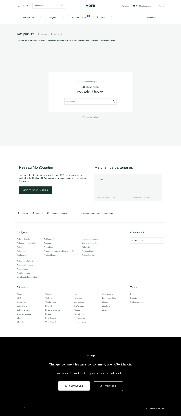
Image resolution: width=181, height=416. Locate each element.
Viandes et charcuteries (27, 277)
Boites (132, 294)
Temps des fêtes (109, 298)
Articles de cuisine (24, 239)
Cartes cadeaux (137, 302)
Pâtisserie (85, 247)
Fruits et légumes (51, 255)
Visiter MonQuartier (35, 190)
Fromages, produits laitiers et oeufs (59, 251)
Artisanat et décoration (26, 243)
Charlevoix (21, 318)
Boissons (21, 251)
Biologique (21, 302)
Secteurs (24, 214)
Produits (133, 298)
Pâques (77, 310)
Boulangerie (22, 255)
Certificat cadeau (24, 314)
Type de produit (27, 17)
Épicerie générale (52, 310)
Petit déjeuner (79, 314)
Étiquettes (101, 17)
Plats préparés (87, 255)
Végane (105, 302)
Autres (19, 247)
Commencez (76, 386)
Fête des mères (52, 318)
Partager (110, 386)
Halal (76, 294)
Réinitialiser (152, 17)
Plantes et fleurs (88, 251)
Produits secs (22, 269)
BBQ (19, 298)
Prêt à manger (80, 318)
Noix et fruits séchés (89, 243)
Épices (48, 314)
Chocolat (20, 322)
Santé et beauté (23, 273)
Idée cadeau (79, 302)
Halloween (78, 298)
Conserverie (49, 243)
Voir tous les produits (90, 117)
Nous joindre (108, 214)
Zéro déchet (107, 310)
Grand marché (51, 322)
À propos (125, 6)
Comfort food (50, 302)
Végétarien (106, 306)
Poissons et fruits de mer (27, 261)
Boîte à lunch (22, 306)
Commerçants (80, 17)
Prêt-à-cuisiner (80, 322)
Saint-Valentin (107, 294)
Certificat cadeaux (143, 6)
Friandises (48, 247)
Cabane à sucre (23, 310)
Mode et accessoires (90, 239)
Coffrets (48, 298)
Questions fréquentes (59, 214)
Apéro (19, 294)
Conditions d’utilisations (90, 214)
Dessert (48, 306)
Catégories (53, 17)
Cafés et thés (49, 239)
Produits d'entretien (25, 265)
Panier (161, 6)
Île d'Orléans (79, 306)
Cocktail (48, 294)
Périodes (39, 214)
